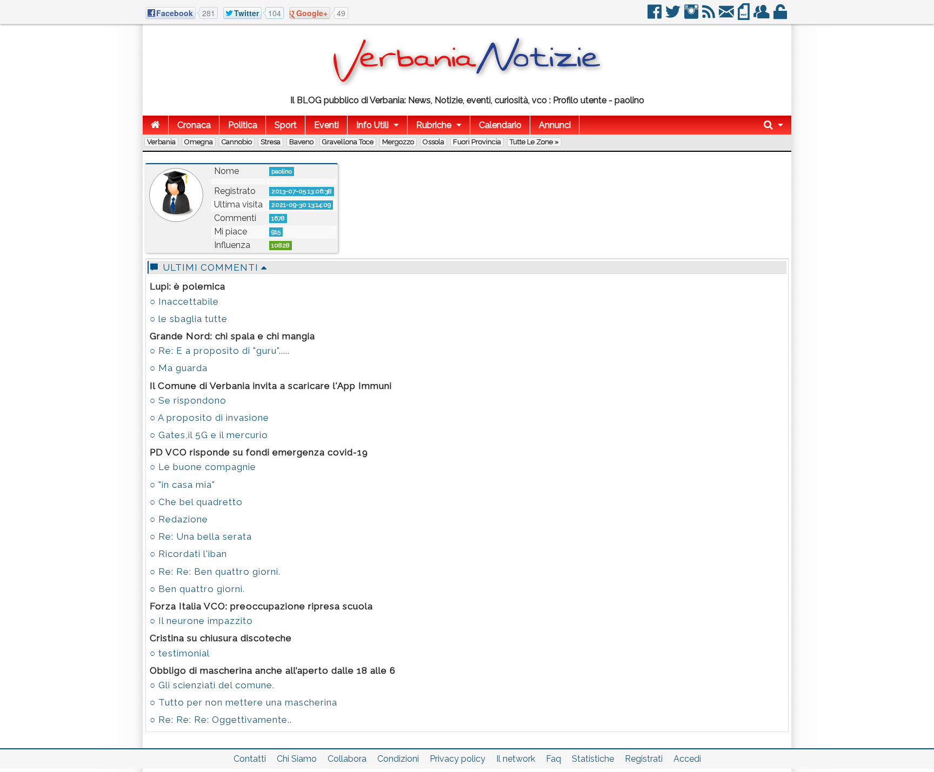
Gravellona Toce (347, 142)
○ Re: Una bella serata (201, 536)
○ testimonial (180, 653)
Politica (242, 125)
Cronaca (194, 125)
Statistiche (593, 759)
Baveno (301, 142)
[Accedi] (781, 16)
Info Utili (372, 125)
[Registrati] (762, 16)
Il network (515, 759)
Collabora (347, 759)
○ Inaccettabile (184, 301)
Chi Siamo (297, 759)
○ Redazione (179, 519)
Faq (553, 759)
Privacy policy (457, 759)
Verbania (161, 142)
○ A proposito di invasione (209, 417)
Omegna (198, 142)
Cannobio (237, 142)
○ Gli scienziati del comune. (212, 685)
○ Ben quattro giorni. (197, 588)
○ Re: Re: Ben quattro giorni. (215, 571)
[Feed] (709, 16)
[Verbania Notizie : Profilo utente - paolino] (467, 83)
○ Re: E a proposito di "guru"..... (220, 350)
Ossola (433, 142)
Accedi (687, 759)
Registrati (644, 759)
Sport (286, 125)
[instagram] (692, 16)
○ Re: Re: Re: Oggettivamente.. (221, 719)
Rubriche (433, 125)
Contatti (250, 759)
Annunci (555, 125)
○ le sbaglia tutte (189, 318)
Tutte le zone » (534, 142)
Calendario (500, 125)
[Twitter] (673, 16)
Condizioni (398, 759)
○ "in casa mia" (182, 484)
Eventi (326, 125)
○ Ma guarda (179, 367)
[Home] (155, 125)
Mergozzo (398, 142)
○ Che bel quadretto (196, 501)
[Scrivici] (727, 16)
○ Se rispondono (188, 400)
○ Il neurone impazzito (201, 620)
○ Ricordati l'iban (188, 553)
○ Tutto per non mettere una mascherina (243, 702)
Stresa (271, 142)
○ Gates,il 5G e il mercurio (209, 434)
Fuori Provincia (477, 142)
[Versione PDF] (744, 16)
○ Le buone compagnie (203, 466)
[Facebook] (655, 16)
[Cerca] (773, 125)
